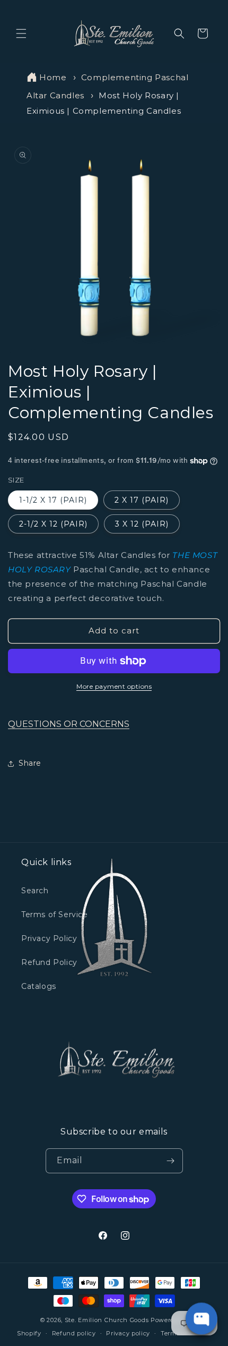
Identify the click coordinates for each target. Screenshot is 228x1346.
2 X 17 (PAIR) (142, 500)
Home (52, 77)
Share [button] (30, 763)
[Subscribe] (170, 1160)
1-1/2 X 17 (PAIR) (53, 500)
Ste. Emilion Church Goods (107, 1320)
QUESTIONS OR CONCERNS (68, 724)
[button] (21, 33)
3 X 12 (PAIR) (142, 524)
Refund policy (74, 1333)
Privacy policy (128, 1333)
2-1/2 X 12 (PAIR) (53, 524)
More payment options (114, 686)
